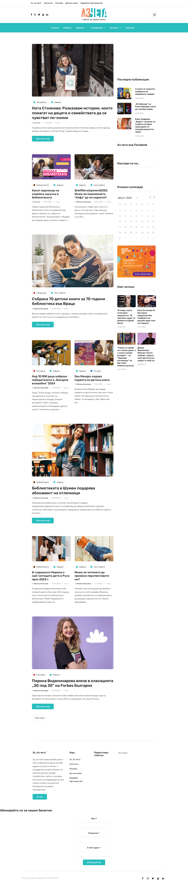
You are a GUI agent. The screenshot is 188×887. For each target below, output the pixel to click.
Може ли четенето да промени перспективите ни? (92, 576)
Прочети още (43, 138)
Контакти (48, 3)
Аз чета (37, 123)
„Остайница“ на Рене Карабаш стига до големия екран (145, 106)
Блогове (130, 27)
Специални (97, 27)
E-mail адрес (94, 847)
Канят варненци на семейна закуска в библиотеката (45, 194)
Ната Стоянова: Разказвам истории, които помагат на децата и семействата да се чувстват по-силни (72, 113)
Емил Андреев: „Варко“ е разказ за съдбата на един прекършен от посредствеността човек (145, 125)
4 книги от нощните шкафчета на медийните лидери (145, 91)
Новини (80, 27)
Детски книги (72, 3)
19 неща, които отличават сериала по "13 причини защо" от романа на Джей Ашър (126, 316)
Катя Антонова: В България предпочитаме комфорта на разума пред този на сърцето (146, 316)
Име (94, 818)
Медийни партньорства (91, 3)
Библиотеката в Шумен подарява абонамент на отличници (63, 490)
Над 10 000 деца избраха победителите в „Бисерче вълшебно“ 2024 (50, 380)
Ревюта (67, 27)
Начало (55, 27)
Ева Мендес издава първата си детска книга (92, 378)
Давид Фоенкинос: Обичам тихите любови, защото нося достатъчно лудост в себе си (145, 354)
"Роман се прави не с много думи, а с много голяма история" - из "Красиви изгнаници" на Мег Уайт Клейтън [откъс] (126, 357)
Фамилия (94, 833)
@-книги (114, 27)
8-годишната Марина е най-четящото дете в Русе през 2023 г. (50, 576)
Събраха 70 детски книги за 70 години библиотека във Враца (68, 301)
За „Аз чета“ (36, 3)
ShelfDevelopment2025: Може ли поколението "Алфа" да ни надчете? (91, 194)
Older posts (40, 718)
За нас (40, 796)
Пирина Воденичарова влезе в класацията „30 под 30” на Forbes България (72, 683)
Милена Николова (84, 202)
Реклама (59, 3)
